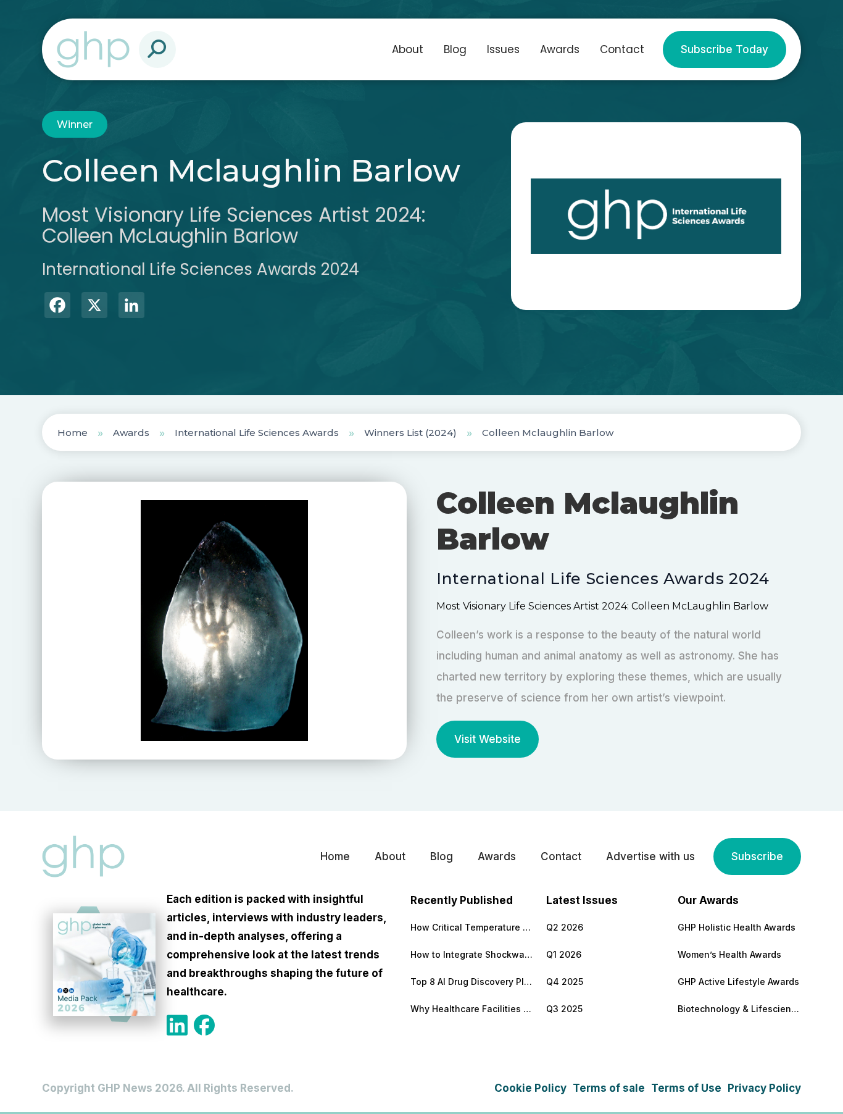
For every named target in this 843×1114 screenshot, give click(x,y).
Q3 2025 (564, 1008)
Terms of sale (609, 1088)
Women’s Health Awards (729, 954)
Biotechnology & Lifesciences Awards (739, 1008)
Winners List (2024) (410, 432)
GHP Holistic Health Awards (736, 927)
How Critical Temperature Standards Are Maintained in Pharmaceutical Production (472, 927)
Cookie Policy (530, 1088)
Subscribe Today (724, 49)
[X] (94, 306)
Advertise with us (650, 856)
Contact (622, 49)
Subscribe (757, 856)
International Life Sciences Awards (257, 432)
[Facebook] (57, 306)
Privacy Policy (764, 1088)
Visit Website (487, 739)
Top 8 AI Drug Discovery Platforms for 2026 (472, 981)
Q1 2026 (563, 954)
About (407, 49)
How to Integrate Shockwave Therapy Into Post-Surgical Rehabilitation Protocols (472, 954)
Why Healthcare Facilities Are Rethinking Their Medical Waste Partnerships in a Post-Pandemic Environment (472, 1008)
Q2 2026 (564, 927)
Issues (503, 49)
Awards (559, 49)
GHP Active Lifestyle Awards (738, 981)
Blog (455, 49)
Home (72, 432)
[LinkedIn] (131, 306)
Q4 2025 (564, 981)
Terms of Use (686, 1088)
